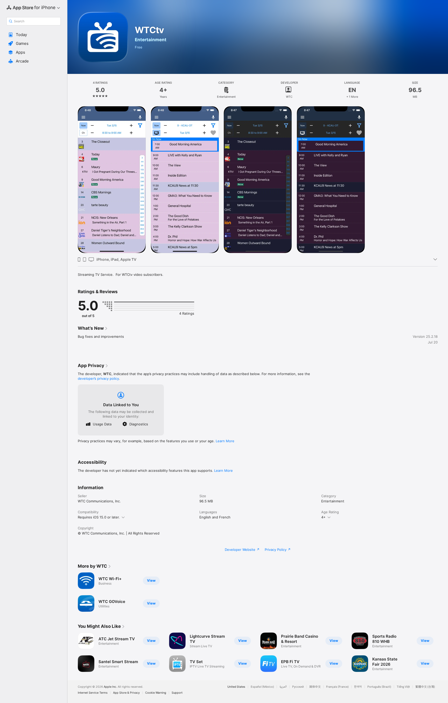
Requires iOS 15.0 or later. (99, 517)
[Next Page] (442, 652)
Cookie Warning (155, 692)
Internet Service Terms (93, 692)
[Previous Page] (72, 652)
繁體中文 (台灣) (425, 686)
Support (177, 692)
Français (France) (337, 686)
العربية (283, 686)
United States (236, 686)
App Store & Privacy (126, 692)
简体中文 (315, 686)
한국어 (358, 686)
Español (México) (262, 686)
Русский (298, 686)
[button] (33, 35)
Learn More (225, 441)
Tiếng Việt (403, 686)
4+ (323, 517)
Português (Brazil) (379, 686)
